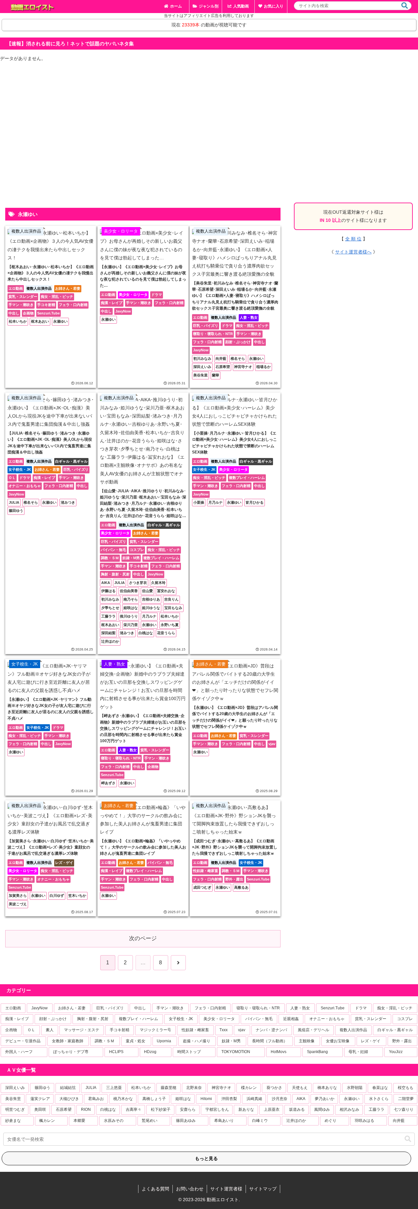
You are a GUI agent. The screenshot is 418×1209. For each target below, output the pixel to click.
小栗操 (198, 502)
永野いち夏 (170, 625)
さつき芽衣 (138, 583)
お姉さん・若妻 (67, 288)
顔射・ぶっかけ (237, 342)
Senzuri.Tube (48, 313)
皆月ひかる (255, 502)
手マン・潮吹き (21, 305)
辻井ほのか (110, 641)
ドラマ (156, 295)
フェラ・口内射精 (73, 305)
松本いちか (18, 321)
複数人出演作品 (39, 288)
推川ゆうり (129, 616)
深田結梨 (108, 633)
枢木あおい (40, 321)
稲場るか (263, 367)
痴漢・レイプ (111, 303)
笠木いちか (77, 895)
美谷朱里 (200, 375)
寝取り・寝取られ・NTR (213, 334)
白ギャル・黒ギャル (71, 461)
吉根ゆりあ (151, 599)
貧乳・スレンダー (22, 296)
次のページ (143, 938)
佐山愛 (147, 591)
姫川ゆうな (151, 608)
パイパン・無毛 (113, 550)
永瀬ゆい (60, 321)
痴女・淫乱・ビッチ (57, 296)
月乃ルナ (149, 616)
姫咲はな (130, 608)
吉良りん (171, 599)
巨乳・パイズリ (205, 326)
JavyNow (123, 311)
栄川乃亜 (130, 625)
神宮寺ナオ (243, 367)
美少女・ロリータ (133, 295)
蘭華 (215, 375)
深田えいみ (202, 367)
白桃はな (145, 633)
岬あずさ (108, 783)
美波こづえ (18, 904)
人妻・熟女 (249, 317)
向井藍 (221, 358)
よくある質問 (155, 1188)
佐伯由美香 (129, 591)
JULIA (14, 502)
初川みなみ (202, 358)
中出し (13, 313)
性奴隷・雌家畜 (205, 871)
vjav (271, 744)
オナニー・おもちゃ (24, 486)
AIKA (105, 583)
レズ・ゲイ (64, 863)
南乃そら (130, 599)
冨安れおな (166, 591)
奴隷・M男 (131, 558)
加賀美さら (18, 895)
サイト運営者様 (226, 1188)
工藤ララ (108, 616)
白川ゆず (57, 895)
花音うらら (166, 633)
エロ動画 (15, 288)
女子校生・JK (19, 469)
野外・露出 (234, 879)
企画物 (28, 313)
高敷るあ (241, 887)
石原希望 (223, 367)
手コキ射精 (46, 305)
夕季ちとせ (110, 608)
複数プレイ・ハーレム (161, 558)
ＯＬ (12, 478)
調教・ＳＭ (110, 558)
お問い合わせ (189, 1188)
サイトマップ (263, 1188)
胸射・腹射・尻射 (115, 574)
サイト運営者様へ (353, 251)
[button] (404, 5)
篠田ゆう (16, 511)
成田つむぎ (202, 887)
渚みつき (68, 502)
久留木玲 (158, 583)
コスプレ (137, 550)
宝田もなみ (173, 608)
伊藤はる (108, 591)
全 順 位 (353, 238)
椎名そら (238, 358)
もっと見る (206, 1158)
